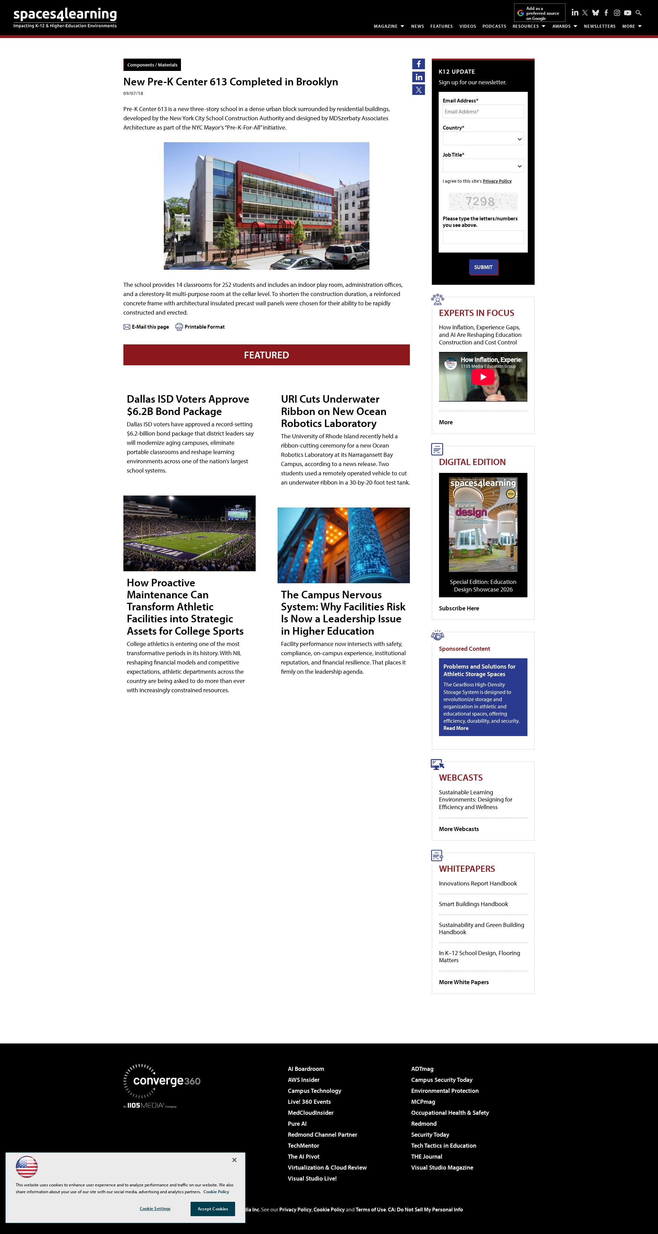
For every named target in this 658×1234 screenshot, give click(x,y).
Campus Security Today (442, 1080)
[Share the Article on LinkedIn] (418, 77)
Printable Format (205, 326)
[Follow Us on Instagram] (617, 13)
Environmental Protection (445, 1091)
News (417, 26)
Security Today (430, 1134)
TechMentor (303, 1145)
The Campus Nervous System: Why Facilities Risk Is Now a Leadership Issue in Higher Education (343, 612)
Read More (455, 727)
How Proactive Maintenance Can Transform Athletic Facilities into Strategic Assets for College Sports (185, 606)
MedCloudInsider (310, 1112)
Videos (468, 26)
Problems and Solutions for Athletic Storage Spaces (479, 670)
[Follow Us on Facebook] (606, 12)
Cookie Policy (329, 1209)
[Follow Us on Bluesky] (595, 12)
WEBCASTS (461, 777)
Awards (561, 26)
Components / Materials (152, 64)
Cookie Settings (155, 1208)
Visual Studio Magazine (442, 1167)
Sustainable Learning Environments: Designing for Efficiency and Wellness (475, 799)
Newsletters (600, 26)
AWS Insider (303, 1080)
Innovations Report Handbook (478, 883)
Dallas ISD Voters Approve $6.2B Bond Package (188, 404)
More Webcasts (459, 829)
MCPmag (423, 1101)
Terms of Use (371, 1209)
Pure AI (297, 1123)
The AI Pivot (303, 1156)
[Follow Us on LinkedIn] (575, 12)
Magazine (386, 26)
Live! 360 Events (309, 1101)
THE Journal (426, 1156)
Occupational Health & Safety (450, 1112)
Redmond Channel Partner (322, 1134)
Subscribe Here (459, 608)
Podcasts (495, 26)
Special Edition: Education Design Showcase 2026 (483, 585)
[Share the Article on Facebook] (418, 64)
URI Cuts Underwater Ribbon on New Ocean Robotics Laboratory (334, 410)
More (628, 26)
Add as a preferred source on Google (542, 13)
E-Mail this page (150, 326)
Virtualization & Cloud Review (327, 1167)
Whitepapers (467, 868)
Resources (526, 26)
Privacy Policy (497, 181)
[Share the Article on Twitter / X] (418, 89)
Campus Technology (314, 1091)
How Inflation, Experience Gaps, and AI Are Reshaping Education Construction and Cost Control (480, 334)
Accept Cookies (213, 1208)
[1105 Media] (164, 1143)
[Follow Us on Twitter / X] (585, 12)
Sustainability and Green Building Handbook (481, 928)
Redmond (424, 1123)
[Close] (234, 1160)
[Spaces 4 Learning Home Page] (65, 18)
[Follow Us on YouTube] (627, 12)
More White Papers (464, 982)
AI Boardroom (306, 1069)
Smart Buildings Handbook (473, 904)
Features (441, 26)
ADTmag (422, 1069)
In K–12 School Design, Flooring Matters (479, 956)
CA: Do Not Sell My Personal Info (425, 1209)
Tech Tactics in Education (443, 1145)
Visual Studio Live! (312, 1178)
